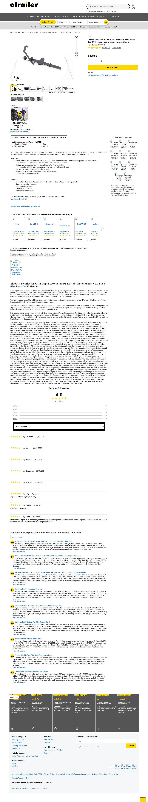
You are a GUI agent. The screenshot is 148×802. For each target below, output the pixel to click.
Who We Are (48, 740)
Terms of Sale (113, 774)
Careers (47, 743)
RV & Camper (79, 16)
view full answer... (19, 552)
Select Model (93, 22)
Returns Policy (17, 743)
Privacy (78, 747)
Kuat (89, 36)
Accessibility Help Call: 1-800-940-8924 (27, 774)
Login (14, 763)
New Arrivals (114, 16)
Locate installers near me (19, 132)
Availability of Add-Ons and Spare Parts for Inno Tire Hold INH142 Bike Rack (43, 541)
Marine (91, 16)
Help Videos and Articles (53, 750)
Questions (116, 48)
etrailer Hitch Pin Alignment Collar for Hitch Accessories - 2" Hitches (18, 232)
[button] (101, 228)
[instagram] (128, 766)
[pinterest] (123, 766)
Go (106, 22)
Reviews (106, 48)
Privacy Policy (49, 774)
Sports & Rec (44, 16)
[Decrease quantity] (90, 61)
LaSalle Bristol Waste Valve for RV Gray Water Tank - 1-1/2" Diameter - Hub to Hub (96, 232)
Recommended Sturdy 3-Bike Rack (28, 638)
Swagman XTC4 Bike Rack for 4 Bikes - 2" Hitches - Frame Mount (49, 232)
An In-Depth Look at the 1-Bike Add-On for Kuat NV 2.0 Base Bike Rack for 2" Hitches (16, 271)
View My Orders (18, 740)
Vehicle (67, 16)
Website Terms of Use (20, 778)
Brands (101, 16)
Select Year (63, 22)
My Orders (112, 12)
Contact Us (16, 749)
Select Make (77, 22)
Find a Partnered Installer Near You (25, 756)
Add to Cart (113, 67)
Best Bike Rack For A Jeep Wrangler (29, 589)
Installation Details (18, 199)
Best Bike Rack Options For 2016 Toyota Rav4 (32, 622)
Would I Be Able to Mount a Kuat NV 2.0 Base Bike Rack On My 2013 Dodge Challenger (48, 556)
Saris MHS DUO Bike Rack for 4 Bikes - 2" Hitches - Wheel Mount (33, 232)
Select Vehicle (47, 22)
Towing (31, 16)
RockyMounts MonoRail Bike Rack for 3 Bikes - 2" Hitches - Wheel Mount (65, 232)
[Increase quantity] (101, 61)
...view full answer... (19, 567)
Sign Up (15, 766)
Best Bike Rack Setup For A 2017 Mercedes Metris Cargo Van (38, 605)
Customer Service (95, 12)
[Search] (90, 6)
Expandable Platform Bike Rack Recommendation (33, 655)
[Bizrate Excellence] (19, 788)
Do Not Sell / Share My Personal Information (73, 774)
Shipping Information (19, 746)
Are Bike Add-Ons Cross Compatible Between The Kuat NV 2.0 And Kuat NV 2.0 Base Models (50, 572)
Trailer (57, 16)
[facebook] (117, 766)
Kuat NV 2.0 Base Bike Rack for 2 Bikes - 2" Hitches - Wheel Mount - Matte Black (81, 232)
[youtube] (134, 766)
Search (46, 753)
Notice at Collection (99, 774)
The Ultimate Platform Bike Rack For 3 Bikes (31, 672)
